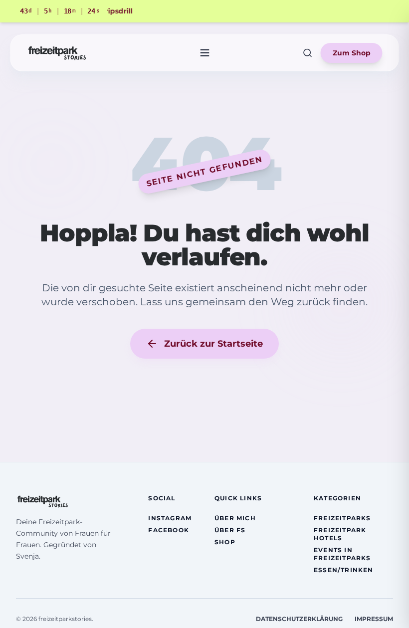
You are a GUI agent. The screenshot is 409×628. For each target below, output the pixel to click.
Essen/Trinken (344, 570)
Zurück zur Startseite (213, 343)
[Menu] (204, 53)
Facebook (168, 530)
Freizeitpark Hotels (340, 534)
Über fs (229, 530)
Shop (224, 542)
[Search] (308, 53)
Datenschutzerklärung (299, 619)
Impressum (374, 619)
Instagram (170, 518)
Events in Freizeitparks (342, 554)
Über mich (235, 518)
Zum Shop (352, 52)
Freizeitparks (342, 518)
